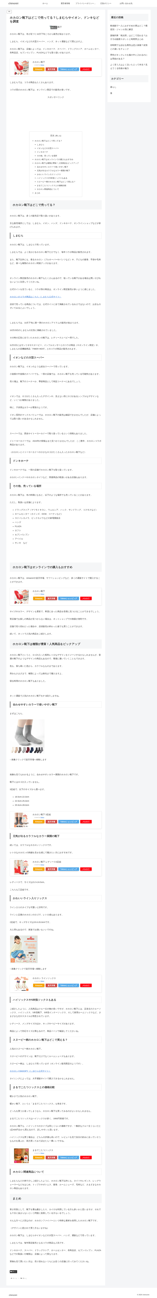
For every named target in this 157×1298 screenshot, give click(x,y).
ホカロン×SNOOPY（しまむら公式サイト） (30, 1071)
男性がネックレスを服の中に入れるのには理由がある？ (128, 57)
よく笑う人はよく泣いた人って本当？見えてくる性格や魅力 (128, 67)
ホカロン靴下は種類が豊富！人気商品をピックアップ (57, 163)
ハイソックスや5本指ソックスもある (52, 178)
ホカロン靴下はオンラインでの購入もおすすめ (54, 159)
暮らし (14, 1271)
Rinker (42, 65)
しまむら (40, 145)
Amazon (38, 69)
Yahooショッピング (68, 69)
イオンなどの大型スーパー (48, 148)
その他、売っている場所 (47, 156)
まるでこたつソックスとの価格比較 (51, 185)
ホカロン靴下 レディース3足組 (47, 862)
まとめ (37, 193)
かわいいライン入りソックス (49, 174)
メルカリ (86, 69)
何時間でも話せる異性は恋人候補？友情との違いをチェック (128, 47)
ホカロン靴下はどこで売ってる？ (48, 141)
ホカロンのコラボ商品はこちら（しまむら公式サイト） (35, 297)
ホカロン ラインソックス (44, 978)
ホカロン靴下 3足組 (42, 814)
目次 (52, 135)
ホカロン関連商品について (48, 189)
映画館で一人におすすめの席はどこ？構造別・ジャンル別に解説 (128, 28)
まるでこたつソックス (43, 1150)
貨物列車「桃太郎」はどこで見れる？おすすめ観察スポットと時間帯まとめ (128, 37)
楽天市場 (51, 69)
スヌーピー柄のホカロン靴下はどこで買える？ (56, 182)
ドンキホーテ (42, 152)
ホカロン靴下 (39, 62)
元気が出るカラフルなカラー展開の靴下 (53, 170)
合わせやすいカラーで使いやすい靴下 (52, 167)
